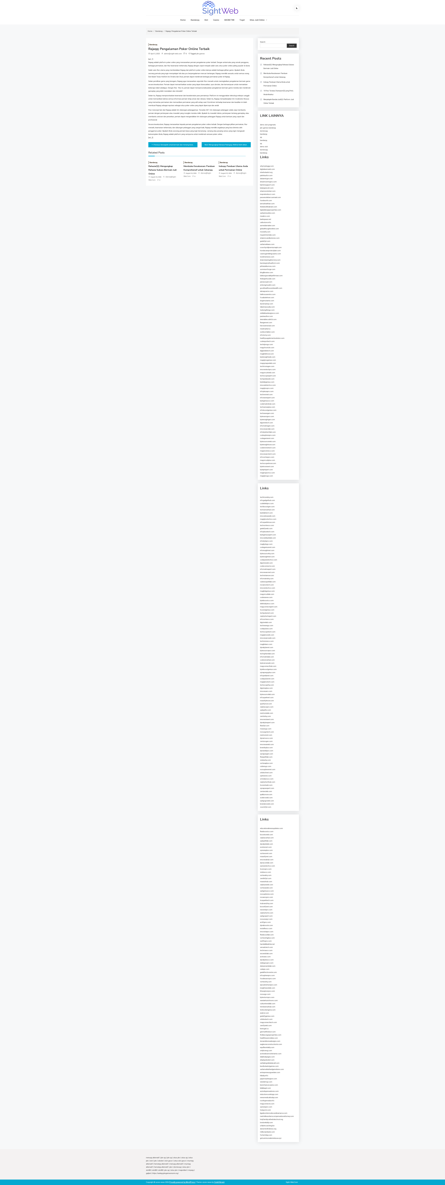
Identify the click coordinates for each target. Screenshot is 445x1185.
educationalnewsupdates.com (271, 828)
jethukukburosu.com (267, 266)
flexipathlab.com (266, 757)
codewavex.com (266, 597)
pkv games (200, 54)
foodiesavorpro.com (268, 979)
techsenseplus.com (267, 407)
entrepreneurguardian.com (270, 1072)
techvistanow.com (267, 575)
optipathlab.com (266, 841)
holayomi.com (265, 1110)
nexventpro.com (266, 910)
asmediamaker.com (267, 226)
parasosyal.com (266, 282)
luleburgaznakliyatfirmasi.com (271, 276)
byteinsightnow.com (267, 445)
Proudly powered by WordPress (182, 1182)
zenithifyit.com (265, 878)
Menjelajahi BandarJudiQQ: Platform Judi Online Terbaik (279, 101)
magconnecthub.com (268, 666)
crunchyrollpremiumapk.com (271, 247)
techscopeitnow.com (268, 463)
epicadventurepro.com (268, 985)
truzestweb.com (266, 785)
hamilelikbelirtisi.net (267, 944)
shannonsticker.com (267, 191)
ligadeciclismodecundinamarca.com (273, 1113)
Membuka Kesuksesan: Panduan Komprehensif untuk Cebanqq (275, 75)
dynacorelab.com (266, 863)
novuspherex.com (267, 894)
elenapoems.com (266, 291)
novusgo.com (265, 994)
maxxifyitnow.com (267, 701)
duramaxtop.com (266, 304)
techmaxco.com (266, 950)
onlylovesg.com (266, 1051)
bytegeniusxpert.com (268, 535)
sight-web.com (292, 1182)
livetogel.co (264, 1029)
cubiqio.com (264, 969)
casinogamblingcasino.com (270, 254)
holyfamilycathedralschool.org (271, 1119)
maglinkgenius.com (267, 591)
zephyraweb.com (266, 885)
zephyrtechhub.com (267, 782)
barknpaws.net (265, 219)
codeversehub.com (267, 660)
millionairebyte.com (267, 1132)
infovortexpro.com (267, 457)
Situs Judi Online (257, 20)
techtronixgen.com (267, 366)
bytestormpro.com (267, 997)
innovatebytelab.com (268, 538)
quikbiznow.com (266, 794)
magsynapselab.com (268, 363)
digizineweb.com (266, 563)
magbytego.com (266, 544)
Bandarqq (195, 20)
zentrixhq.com (265, 716)
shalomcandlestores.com (270, 238)
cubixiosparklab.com (268, 582)
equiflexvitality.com (267, 1047)
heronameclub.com (267, 326)
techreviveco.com (267, 641)
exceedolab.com (266, 953)
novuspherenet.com (267, 769)
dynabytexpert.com (267, 723)
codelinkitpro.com (267, 503)
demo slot (264, 147)
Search (262, 42)
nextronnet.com (266, 735)
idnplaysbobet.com (267, 1060)
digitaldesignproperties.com (270, 210)
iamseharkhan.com (267, 204)
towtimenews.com (267, 257)
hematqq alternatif (161, 1164)
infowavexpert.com (267, 398)
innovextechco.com (267, 588)
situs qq (184, 1158)
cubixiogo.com (265, 766)
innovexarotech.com (268, 454)
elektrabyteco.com (267, 604)
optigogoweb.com (267, 801)
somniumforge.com (267, 269)
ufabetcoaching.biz (267, 1126)
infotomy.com (265, 335)
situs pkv (176, 1158)
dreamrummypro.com (268, 182)
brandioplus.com (266, 748)
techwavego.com (266, 625)
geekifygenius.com (267, 1016)
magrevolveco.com (267, 451)
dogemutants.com (267, 301)
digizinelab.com (266, 622)
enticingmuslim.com (267, 285)
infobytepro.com (266, 541)
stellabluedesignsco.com (269, 313)
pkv (155, 1161)
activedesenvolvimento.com (270, 1054)
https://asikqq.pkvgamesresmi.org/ (165, 1173)
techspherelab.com (267, 654)
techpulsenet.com (267, 613)
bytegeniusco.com (267, 401)
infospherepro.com (267, 975)
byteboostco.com (267, 600)
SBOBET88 (229, 20)
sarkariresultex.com (267, 213)
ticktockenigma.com (267, 1010)
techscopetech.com (267, 632)
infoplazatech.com (267, 532)
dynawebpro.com (266, 751)
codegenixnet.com (267, 438)
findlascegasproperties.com (270, 1035)
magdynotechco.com (268, 519)
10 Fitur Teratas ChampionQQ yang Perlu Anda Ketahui (278, 92)
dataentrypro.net (266, 179)
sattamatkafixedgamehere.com (272, 1069)
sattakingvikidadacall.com (269, 1063)
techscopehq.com (267, 685)
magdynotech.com (267, 682)
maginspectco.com (267, 473)
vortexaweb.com (266, 888)
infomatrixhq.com (266, 579)
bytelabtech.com (266, 513)
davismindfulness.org (268, 1129)
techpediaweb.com (267, 379)
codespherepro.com (267, 435)
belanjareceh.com (266, 188)
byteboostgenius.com (268, 669)
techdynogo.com (266, 344)
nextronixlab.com (266, 713)
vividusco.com (265, 872)
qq (261, 137)
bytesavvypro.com (267, 416)
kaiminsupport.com (267, 185)
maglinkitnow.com (267, 354)
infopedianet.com (266, 676)
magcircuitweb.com (267, 373)
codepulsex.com (266, 629)
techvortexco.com (267, 525)
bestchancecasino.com (269, 1085)
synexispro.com (266, 1107)
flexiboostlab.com (267, 935)
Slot (206, 20)
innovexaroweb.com (267, 638)
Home (183, 20)
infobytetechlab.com (268, 432)
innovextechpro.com (268, 369)
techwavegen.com (267, 413)
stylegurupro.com (266, 963)
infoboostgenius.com (268, 410)
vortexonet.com (266, 853)
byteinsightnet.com (267, 557)
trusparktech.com (266, 900)
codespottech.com (267, 341)
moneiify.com (265, 232)
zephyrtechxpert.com (268, 616)
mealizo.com (265, 216)
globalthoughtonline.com (269, 229)
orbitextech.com (266, 1019)
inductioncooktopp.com (269, 1094)
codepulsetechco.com (268, 560)
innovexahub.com (266, 860)
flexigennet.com (266, 323)
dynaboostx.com (266, 925)
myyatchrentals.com (268, 235)
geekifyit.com (265, 241)
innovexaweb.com (267, 744)
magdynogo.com (266, 476)
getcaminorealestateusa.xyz (270, 1138)
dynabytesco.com (267, 960)
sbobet (161, 1161)
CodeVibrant (219, 1182)
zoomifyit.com (265, 807)
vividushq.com (265, 760)
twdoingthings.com (267, 310)
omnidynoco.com (266, 779)
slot (151, 1161)
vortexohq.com (266, 982)
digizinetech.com (266, 423)
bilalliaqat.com (265, 1088)
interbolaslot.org (266, 172)
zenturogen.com (266, 741)
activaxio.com (265, 957)
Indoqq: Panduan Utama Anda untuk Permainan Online (277, 84)
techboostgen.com (267, 507)
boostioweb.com (266, 835)
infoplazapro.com (266, 391)
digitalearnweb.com (267, 169)
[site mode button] (297, 8)
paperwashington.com (268, 1079)
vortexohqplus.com (267, 938)
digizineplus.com (266, 688)
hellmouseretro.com (267, 294)
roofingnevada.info (267, 1101)
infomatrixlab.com (267, 657)
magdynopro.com (266, 388)
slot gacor (169, 1161)
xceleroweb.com (266, 798)
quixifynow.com (266, 704)
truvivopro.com (266, 869)
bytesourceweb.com (268, 441)
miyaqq (191, 1170)
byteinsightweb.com (267, 357)
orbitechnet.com (266, 773)
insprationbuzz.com (267, 194)
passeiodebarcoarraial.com (270, 197)
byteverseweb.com (267, 663)
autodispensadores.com (269, 1091)
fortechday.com (266, 1135)
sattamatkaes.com (267, 244)
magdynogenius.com (268, 360)
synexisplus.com (266, 850)
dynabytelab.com (266, 844)
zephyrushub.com (267, 838)
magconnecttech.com (268, 1022)
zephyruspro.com (266, 707)
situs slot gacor (180, 1161)
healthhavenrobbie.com (269, 1038)
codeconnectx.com (267, 566)
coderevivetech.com (267, 448)
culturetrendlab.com (267, 1004)
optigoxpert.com (266, 916)
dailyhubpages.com (267, 1057)
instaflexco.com (266, 928)
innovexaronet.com (267, 572)
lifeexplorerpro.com (267, 991)
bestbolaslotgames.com (269, 1066)
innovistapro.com (266, 932)
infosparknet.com (266, 697)
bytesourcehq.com (267, 554)
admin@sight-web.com (173, 54)
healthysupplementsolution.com (272, 338)
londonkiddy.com (266, 1122)
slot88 (148, 1170)
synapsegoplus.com (267, 672)
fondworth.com (266, 200)
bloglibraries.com (266, 272)
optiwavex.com (266, 776)
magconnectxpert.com (268, 607)
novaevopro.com (266, 897)
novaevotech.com (267, 585)
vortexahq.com (265, 875)
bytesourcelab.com (267, 694)
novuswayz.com (266, 919)
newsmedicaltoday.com (269, 1097)
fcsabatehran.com (267, 297)
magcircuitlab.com (267, 594)
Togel (242, 20)
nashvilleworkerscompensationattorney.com (277, 1116)
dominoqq (264, 131)
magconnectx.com (267, 1104)
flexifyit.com (264, 726)
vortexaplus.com (266, 763)
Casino (216, 20)
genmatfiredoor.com (268, 1032)
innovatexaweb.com (267, 516)
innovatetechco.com (268, 385)
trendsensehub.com (267, 1007)
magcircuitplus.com (267, 460)
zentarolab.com (266, 791)
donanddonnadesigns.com (270, 1041)
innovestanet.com (267, 719)
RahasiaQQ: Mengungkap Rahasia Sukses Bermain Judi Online (162, 170)
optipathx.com (265, 710)
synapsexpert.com (267, 788)
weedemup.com (266, 1082)
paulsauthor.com (266, 316)
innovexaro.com (266, 691)
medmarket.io (265, 329)
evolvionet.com (266, 847)
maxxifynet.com (266, 856)
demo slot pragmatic (268, 125)
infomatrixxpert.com (267, 569)
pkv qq (163, 1158)
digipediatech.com (267, 351)
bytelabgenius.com (267, 382)
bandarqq (263, 134)
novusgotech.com (267, 732)
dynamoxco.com (266, 738)
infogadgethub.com (267, 500)
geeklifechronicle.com (268, 972)
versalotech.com (266, 947)
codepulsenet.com (267, 679)
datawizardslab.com (267, 966)
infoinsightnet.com (267, 550)
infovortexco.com (267, 619)
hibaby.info (264, 1076)
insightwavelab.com (267, 988)
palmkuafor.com (266, 175)
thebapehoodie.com (267, 279)
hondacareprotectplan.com (270, 251)
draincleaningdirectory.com (270, 260)
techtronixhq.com (266, 497)
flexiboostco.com (266, 831)
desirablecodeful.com (268, 319)
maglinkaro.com (266, 644)
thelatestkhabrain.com (268, 207)
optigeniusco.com (267, 891)
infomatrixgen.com (267, 426)
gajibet (148, 1173)
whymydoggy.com (267, 166)
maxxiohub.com (266, 882)
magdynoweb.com (267, 635)
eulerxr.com (264, 1013)
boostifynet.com (266, 907)
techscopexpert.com (268, 376)
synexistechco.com (267, 866)
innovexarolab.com (267, 429)
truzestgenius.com (267, 610)
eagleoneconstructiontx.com (271, 1044)
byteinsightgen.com (267, 420)
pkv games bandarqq (268, 128)
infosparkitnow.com (267, 522)
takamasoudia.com (267, 307)
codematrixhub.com (267, 404)
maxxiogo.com (265, 729)
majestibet (183, 1170)
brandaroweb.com (267, 804)
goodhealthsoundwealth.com (271, 288)
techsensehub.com (267, 510)
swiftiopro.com (266, 941)
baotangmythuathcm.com (270, 263)
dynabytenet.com (266, 647)
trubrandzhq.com (266, 903)
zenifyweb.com (266, 1025)
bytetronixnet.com (267, 466)
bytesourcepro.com (267, 651)
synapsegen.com (266, 754)
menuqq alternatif (152, 1158)
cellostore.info (265, 222)
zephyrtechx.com (266, 913)
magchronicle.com (267, 348)
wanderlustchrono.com (269, 1000)
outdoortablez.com (267, 332)
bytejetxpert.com (266, 470)
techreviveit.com (266, 394)
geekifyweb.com (266, 528)
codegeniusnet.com (267, 547)
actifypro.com (265, 922)
